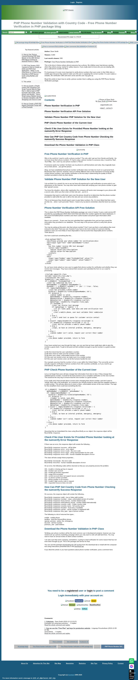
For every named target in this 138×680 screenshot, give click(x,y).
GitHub (84, 609)
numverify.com (58, 214)
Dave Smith (102, 101)
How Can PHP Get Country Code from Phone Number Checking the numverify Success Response (79, 138)
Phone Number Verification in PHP (62, 105)
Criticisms (50, 621)
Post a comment (59, 46)
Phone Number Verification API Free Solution (68, 111)
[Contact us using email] (132, 674)
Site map (58, 663)
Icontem (71, 675)
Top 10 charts (96, 32)
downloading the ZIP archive (72, 545)
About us (24, 663)
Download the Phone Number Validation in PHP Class (72, 145)
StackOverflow (95, 605)
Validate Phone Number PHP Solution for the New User (73, 117)
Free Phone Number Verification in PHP (80, 42)
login (90, 590)
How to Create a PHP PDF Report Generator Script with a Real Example (32, 105)
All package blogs (34, 42)
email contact (106, 108)
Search (5, 32)
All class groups (50, 32)
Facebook (79, 601)
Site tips (94, 663)
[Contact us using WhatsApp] (131, 662)
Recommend (62, 37)
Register (79, 2)
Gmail (94, 601)
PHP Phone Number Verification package (71, 212)
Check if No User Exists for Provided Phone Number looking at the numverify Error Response (79, 129)
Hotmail (72, 605)
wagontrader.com (106, 105)
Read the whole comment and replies (57, 625)
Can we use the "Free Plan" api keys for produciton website (68, 628)
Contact (121, 663)
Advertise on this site (41, 663)
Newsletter (70, 663)
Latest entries (74, 32)
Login (72, 2)
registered (72, 590)
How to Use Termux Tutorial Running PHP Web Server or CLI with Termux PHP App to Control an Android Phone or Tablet (31, 58)
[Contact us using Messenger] (131, 668)
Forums (122, 32)
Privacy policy (107, 663)
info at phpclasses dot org (44, 678)
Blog (109, 32)
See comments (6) (82, 46)
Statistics (82, 663)
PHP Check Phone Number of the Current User (68, 123)
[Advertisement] (81, 88)
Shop (133, 32)
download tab (79, 546)
